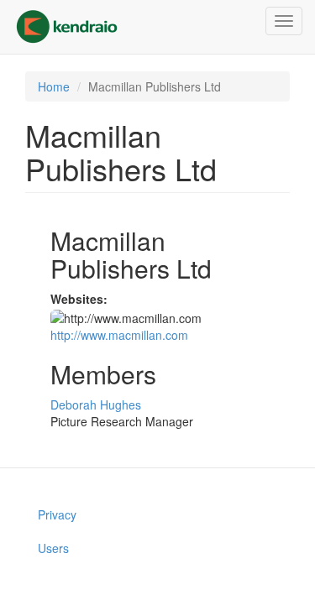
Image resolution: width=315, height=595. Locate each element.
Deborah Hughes (95, 404)
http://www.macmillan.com (119, 334)
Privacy (57, 514)
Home (54, 86)
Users (53, 548)
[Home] (67, 27)
